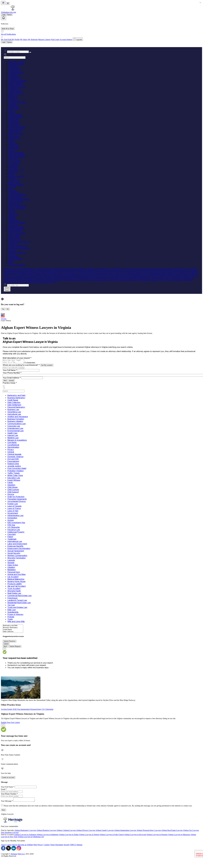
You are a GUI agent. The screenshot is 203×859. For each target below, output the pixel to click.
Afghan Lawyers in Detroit (89, 835)
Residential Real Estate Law (18, 248)
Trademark (12, 191)
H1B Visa (12, 178)
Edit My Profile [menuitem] (14, 40)
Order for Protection (15, 153)
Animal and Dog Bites (16, 223)
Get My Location (46, 365)
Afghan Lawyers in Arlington (25, 835)
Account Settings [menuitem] (66, 40)
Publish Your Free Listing (10, 722)
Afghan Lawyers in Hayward (135, 835)
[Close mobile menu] (8, 3)
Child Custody (13, 146)
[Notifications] (3, 18)
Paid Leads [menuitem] (55, 40)
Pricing (15, 845)
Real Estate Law (14, 240)
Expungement (13, 121)
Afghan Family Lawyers (105, 830)
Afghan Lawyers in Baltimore (47, 835)
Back (5, 646)
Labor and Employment (17, 195)
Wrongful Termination (16, 208)
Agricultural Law (14, 79)
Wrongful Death (14, 238)
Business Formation (15, 83)
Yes (3, 309)
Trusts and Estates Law (17, 252)
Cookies (47, 845)
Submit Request (15, 646)
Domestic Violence (15, 117)
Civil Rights (12, 104)
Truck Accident (14, 235)
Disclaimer (59, 845)
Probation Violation (15, 129)
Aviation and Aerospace (17, 81)
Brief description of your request (17, 358)
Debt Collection (14, 68)
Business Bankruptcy (16, 64)
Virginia (3, 319)
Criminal (11, 113)
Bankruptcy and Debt (16, 62)
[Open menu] (3, 3)
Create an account (8, 777)
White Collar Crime (15, 134)
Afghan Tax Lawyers (191, 830)
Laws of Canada (14, 161)
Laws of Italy (13, 166)
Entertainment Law (15, 91)
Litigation (12, 216)
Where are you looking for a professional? (21, 365)
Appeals (11, 212)
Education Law (14, 136)
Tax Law (11, 250)
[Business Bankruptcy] (13, 628)
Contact (9, 845)
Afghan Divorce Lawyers (85, 830)
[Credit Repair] (13, 630)
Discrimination (13, 108)
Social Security (14, 204)
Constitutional (13, 106)
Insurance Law (14, 182)
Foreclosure (12, 244)
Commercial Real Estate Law (19, 242)
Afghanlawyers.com (8, 12)
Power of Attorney (15, 259)
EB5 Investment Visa (16, 176)
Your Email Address (12, 378)
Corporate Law (14, 89)
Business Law (13, 74)
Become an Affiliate (25, 845)
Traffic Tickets (13, 132)
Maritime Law (13, 100)
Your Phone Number (12, 373)
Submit (6, 644)
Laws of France (14, 163)
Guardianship (13, 257)
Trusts (10, 263)
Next (5, 380)
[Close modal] (3, 725)
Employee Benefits (15, 197)
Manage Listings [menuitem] (44, 40)
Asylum (11, 174)
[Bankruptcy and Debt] (13, 626)
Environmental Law (15, 93)
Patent (10, 189)
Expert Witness (14, 138)
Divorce (11, 151)
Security (67, 845)
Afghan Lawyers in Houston (157, 835)
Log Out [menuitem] (79, 40)
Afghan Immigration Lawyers (125, 830)
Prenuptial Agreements (16, 155)
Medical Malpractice (16, 227)
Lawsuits (11, 210)
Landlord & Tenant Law (17, 246)
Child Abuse (13, 144)
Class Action (13, 214)
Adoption (12, 142)
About (3, 845)
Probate (11, 261)
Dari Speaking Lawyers (10, 832)
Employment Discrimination (18, 199)
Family (11, 140)
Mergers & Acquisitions (17, 102)
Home (3, 313)
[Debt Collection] (13, 632)
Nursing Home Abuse (16, 229)
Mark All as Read (8, 29)
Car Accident (13, 225)
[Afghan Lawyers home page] (12, 10)
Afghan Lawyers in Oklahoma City (31, 837)
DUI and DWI (13, 119)
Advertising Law (14, 76)
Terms (52, 845)
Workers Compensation (17, 206)
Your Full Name (10, 370)
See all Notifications (8, 34)
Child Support (13, 149)
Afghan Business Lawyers (46, 830)
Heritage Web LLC (18, 854)
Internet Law (13, 98)
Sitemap (79, 845)
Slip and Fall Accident (16, 233)
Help (35, 845)
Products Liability (15, 231)
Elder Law (12, 255)
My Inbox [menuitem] (23, 40)
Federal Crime (13, 123)
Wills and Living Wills (16, 265)
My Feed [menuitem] (4, 40)
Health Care (12, 96)
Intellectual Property (15, 185)
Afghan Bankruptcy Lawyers (25, 830)
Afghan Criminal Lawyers (66, 830)
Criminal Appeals (14, 115)
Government (13, 168)
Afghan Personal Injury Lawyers (149, 830)
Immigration (13, 172)
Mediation (12, 219)
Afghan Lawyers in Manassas (179, 835)
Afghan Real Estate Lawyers (172, 830)
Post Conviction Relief (16, 127)
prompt (11, 380)
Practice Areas (10, 383)
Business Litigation (15, 85)
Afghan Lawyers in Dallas (69, 835)
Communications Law (16, 87)
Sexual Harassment (15, 202)
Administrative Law (15, 170)
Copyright (12, 187)
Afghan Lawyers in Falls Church (111, 835)
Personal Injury (14, 221)
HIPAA (73, 845)
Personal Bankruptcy (16, 72)
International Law (15, 193)
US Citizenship (14, 180)
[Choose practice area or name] (30, 52)
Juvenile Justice (14, 125)
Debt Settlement (14, 70)
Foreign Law (13, 159)
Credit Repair (13, 66)
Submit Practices (9, 641)
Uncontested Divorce (16, 157)
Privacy (11, 110)
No (8, 309)
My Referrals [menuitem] (33, 40)
